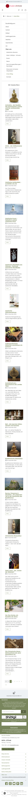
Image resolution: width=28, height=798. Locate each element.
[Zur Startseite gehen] (14, 6)
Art (6, 46)
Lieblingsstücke (10, 36)
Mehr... (7, 123)
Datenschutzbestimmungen (16, 729)
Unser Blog (9, 74)
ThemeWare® (14, 795)
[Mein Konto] (22, 10)
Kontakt (8, 77)
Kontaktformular (14, 745)
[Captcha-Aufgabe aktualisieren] (24, 717)
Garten (8, 30)
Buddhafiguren (10, 23)
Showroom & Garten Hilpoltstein (12, 70)
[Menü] (2, 10)
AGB (18, 731)
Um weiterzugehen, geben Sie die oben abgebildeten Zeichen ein (14, 720)
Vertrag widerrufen (8, 749)
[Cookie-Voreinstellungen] (4, 793)
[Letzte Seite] (6, 684)
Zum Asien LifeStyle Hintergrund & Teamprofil (14, 777)
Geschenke (9, 43)
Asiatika (8, 39)
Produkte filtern (15, 85)
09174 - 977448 (6, 740)
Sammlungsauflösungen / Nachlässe (13, 65)
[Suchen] (18, 10)
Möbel (7, 33)
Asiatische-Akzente (12, 52)
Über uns (8, 49)
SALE (7, 26)
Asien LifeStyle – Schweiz (13, 55)
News (8, 61)
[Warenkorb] (25, 10)
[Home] (3, 16)
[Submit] (23, 711)
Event (8, 58)
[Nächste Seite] (21, 681)
